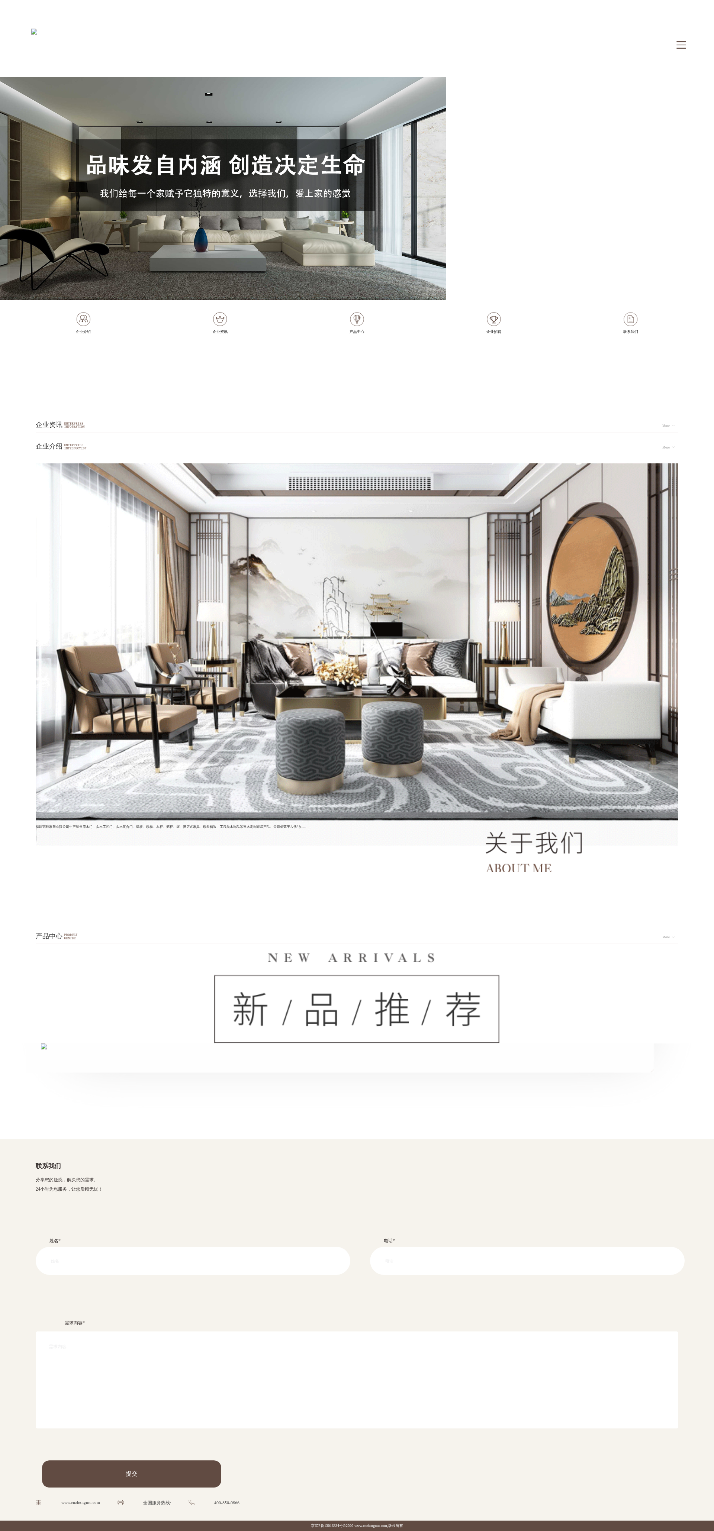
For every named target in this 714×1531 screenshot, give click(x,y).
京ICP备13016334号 (327, 1526)
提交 (132, 1473)
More (666, 426)
